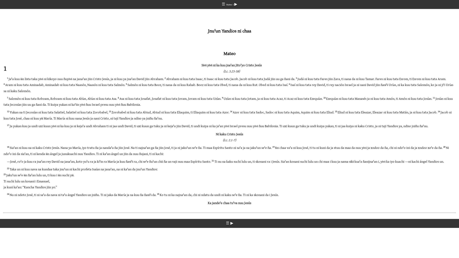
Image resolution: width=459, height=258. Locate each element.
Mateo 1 (230, 4)
